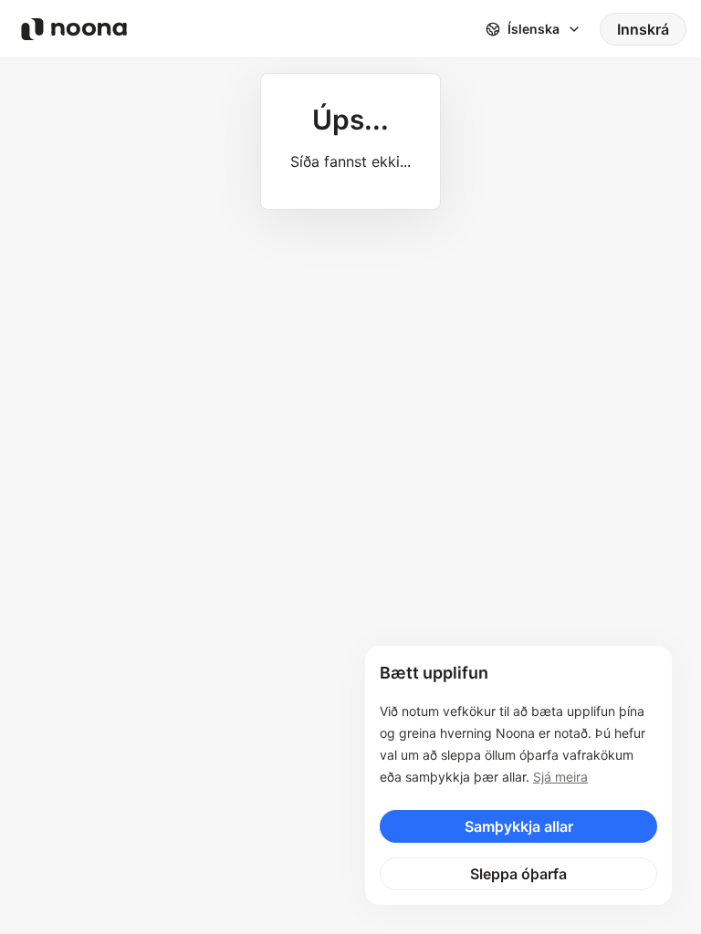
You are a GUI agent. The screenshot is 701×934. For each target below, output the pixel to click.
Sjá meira (560, 776)
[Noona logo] (74, 29)
